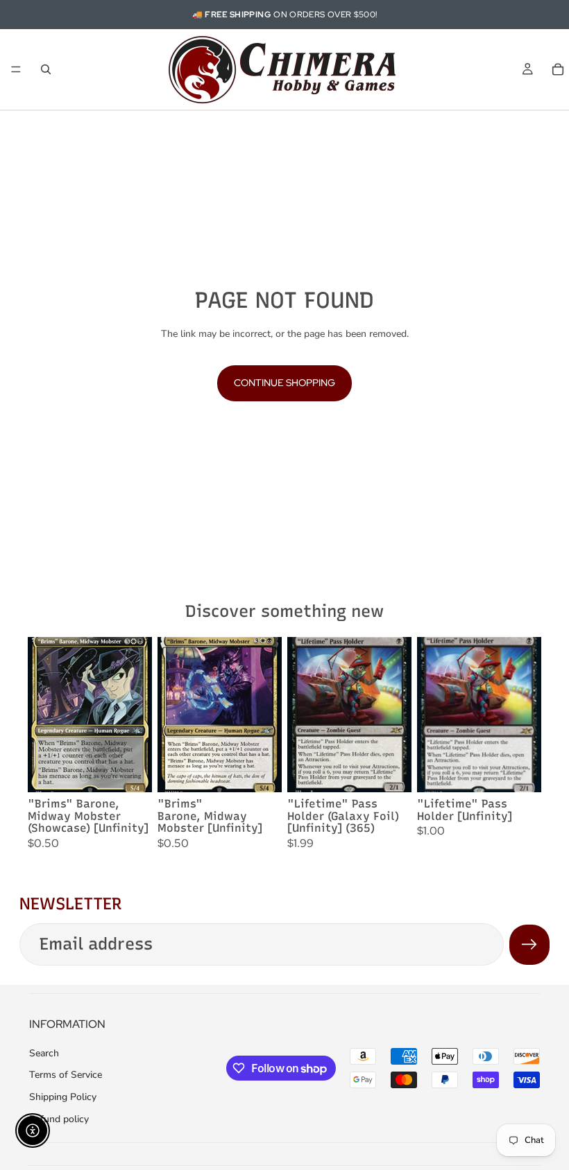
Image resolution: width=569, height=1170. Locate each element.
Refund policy (59, 1119)
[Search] (46, 69)
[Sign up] (529, 945)
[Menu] (16, 69)
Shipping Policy (62, 1096)
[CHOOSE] (130, 770)
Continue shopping (284, 382)
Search (44, 1053)
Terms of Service (65, 1074)
